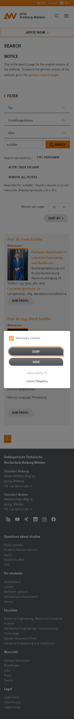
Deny (36, 351)
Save (36, 361)
